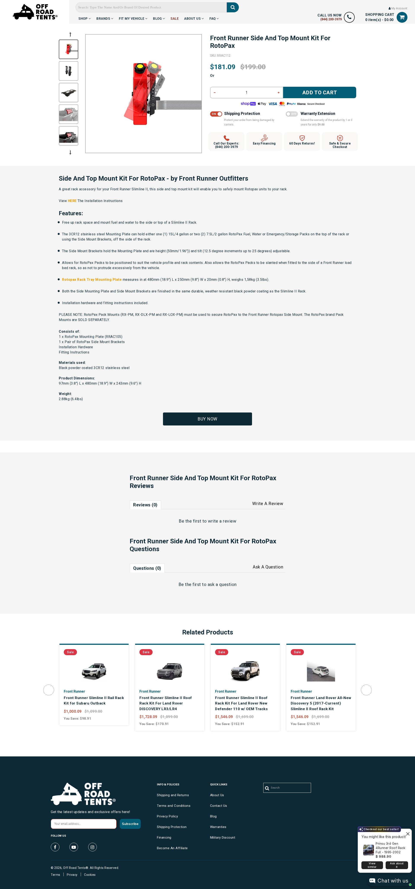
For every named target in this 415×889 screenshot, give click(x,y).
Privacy (72, 874)
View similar (372, 865)
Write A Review (267, 503)
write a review (222, 521)
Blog (158, 18)
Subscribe (130, 824)
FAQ (213, 18)
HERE (72, 201)
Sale (175, 18)
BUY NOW (207, 419)
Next (70, 152)
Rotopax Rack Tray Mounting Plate (92, 280)
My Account (399, 8)
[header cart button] (402, 17)
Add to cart (319, 93)
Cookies (90, 874)
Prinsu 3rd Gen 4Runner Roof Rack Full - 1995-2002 (390, 848)
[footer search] (267, 788)
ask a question (222, 584)
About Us (193, 18)
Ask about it (397, 865)
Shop (83, 18)
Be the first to (207, 521)
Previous (70, 34)
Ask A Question (268, 567)
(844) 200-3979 (331, 19)
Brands (103, 18)
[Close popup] (407, 832)
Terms (55, 874)
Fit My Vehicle (132, 18)
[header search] (233, 7)
